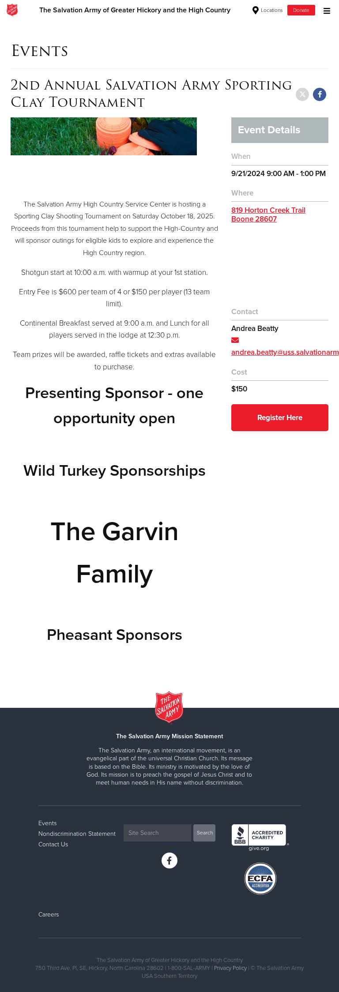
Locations (271, 10)
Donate (301, 10)
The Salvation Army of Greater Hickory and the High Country (134, 10)
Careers (48, 914)
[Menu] (324, 10)
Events (47, 823)
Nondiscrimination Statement (77, 834)
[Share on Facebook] (319, 94)
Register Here (279, 417)
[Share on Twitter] (302, 94)
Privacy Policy (230, 968)
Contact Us (53, 844)
